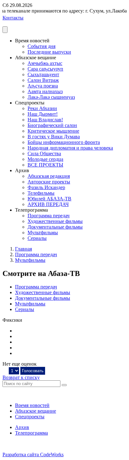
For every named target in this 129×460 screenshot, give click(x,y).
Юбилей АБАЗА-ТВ (49, 198)
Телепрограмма (31, 433)
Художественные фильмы (55, 221)
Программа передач (49, 215)
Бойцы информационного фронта (64, 142)
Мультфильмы (43, 232)
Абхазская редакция (49, 176)
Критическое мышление (53, 131)
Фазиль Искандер (46, 187)
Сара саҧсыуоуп (45, 68)
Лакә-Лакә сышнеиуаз (51, 97)
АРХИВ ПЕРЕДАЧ (48, 204)
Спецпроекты (29, 416)
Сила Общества (44, 153)
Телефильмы (41, 193)
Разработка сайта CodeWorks (33, 454)
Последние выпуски (49, 52)
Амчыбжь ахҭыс (45, 63)
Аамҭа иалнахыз (45, 91)
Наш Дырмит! (43, 114)
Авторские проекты (49, 181)
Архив (22, 427)
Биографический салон (52, 125)
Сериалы (37, 238)
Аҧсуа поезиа (43, 85)
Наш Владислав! (45, 119)
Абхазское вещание (35, 411)
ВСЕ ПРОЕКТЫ (45, 164)
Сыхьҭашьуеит (43, 74)
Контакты (13, 17)
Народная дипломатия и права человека (70, 148)
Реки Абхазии (42, 108)
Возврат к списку (21, 377)
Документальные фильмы (55, 227)
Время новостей (32, 405)
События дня (41, 46)
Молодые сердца (45, 159)
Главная (23, 248)
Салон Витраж (43, 80)
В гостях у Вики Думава (54, 136)
